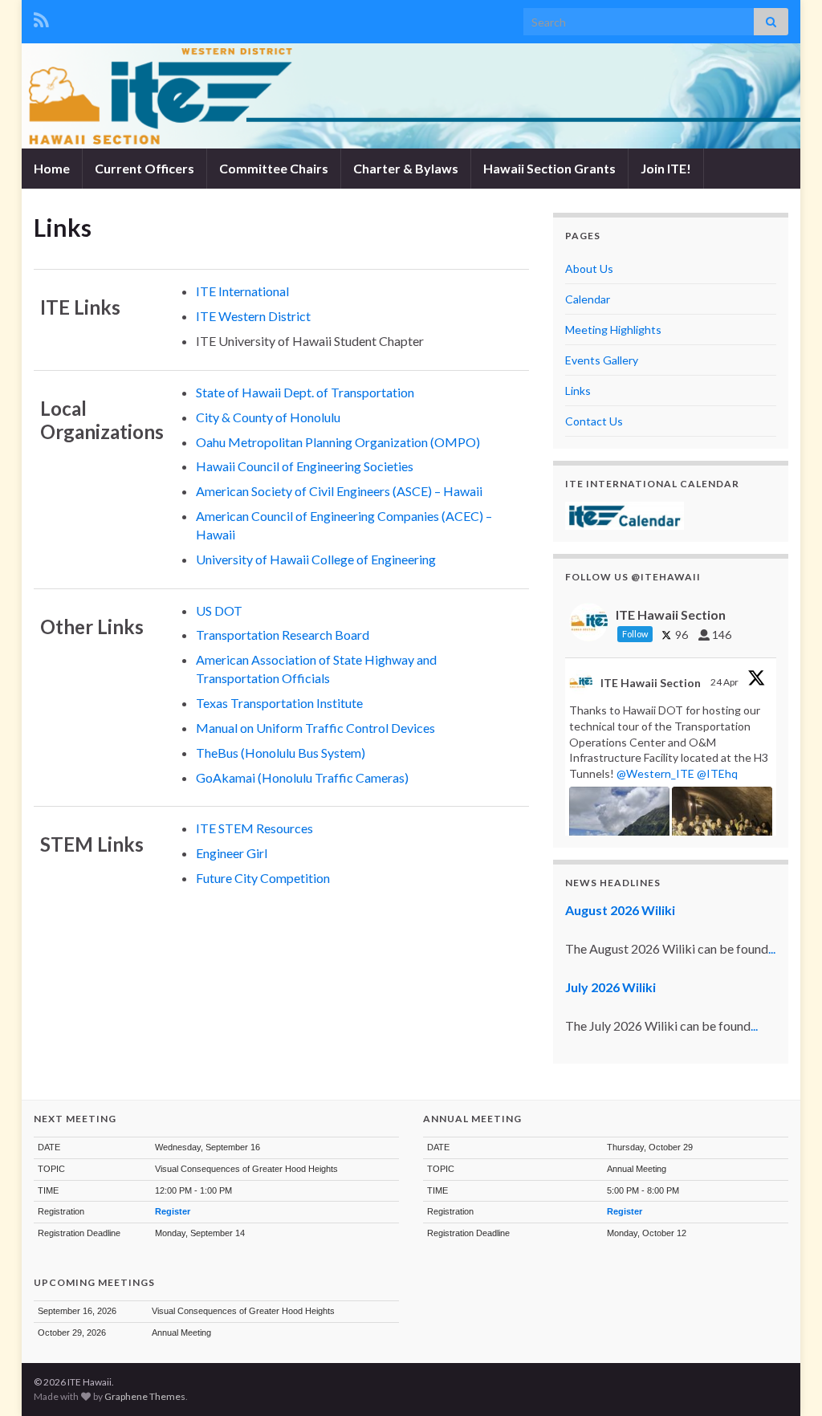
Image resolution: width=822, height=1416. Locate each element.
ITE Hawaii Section (650, 683)
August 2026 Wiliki (620, 910)
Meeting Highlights (613, 329)
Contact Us (594, 421)
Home (52, 168)
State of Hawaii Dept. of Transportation (305, 392)
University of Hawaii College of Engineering (316, 559)
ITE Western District (253, 315)
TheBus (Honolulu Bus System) (280, 752)
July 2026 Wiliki (610, 987)
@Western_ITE (655, 773)
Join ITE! (666, 168)
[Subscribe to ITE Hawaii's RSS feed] (41, 17)
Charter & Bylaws (405, 168)
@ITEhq (717, 773)
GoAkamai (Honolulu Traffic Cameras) (302, 777)
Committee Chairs (273, 168)
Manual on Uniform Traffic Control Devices (315, 727)
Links (578, 390)
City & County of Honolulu (268, 417)
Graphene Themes (144, 1396)
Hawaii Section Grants (549, 168)
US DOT (219, 610)
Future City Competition (263, 877)
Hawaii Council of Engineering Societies (304, 466)
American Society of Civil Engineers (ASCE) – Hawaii (339, 490)
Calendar (587, 299)
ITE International (242, 291)
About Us (589, 268)
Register (172, 1211)
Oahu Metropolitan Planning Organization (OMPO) (338, 442)
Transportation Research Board (282, 634)
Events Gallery (601, 360)
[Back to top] (786, 1380)
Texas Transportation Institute (279, 702)
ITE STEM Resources (254, 828)
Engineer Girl (231, 853)
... (771, 948)
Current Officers (144, 168)
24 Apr (725, 682)
